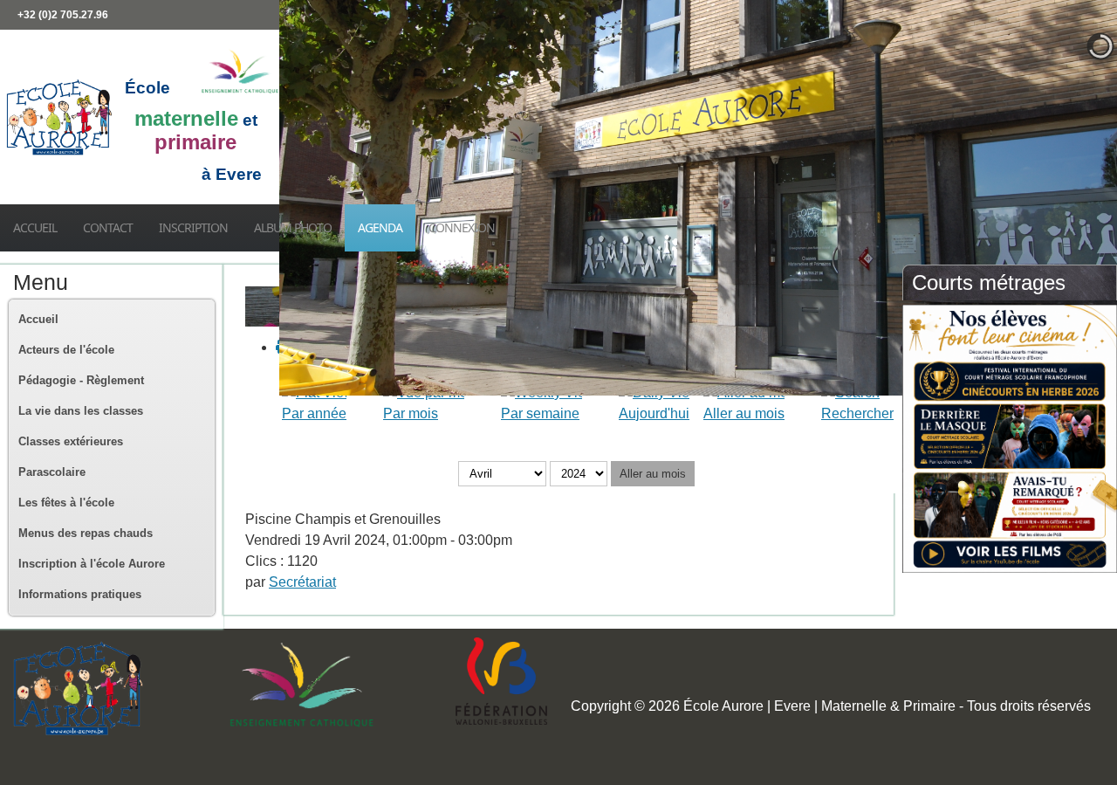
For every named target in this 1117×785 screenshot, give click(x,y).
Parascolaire (52, 472)
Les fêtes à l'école (66, 502)
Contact (108, 227)
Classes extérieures (70, 441)
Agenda (380, 227)
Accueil (35, 227)
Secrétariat (302, 582)
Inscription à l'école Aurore (91, 563)
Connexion (461, 227)
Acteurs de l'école (66, 349)
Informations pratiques (79, 594)
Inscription (193, 227)
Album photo (293, 227)
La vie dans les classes (80, 410)
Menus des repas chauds (85, 533)
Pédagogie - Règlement (81, 380)
